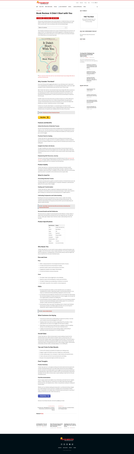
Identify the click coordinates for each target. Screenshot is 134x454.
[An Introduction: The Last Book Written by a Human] (42, 419)
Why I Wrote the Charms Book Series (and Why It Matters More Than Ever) (56, 425)
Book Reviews (38, 10)
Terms (89, 2)
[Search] (97, 6)
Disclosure (81, 2)
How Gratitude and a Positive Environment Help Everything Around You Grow (92, 101)
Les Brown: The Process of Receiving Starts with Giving (92, 95)
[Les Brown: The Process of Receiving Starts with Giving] (83, 96)
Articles (69, 6)
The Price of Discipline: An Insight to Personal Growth (91, 107)
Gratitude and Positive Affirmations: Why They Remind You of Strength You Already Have (92, 79)
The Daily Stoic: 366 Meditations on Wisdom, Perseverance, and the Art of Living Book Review (46, 408)
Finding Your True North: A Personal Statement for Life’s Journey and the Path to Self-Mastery (92, 66)
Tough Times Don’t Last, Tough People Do (91, 89)
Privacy (85, 2)
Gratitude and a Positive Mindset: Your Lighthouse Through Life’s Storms (91, 72)
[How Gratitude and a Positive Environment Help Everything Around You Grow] (83, 102)
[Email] (33, 34)
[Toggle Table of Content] (65, 28)
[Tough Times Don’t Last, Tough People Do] (83, 90)
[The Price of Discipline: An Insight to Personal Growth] (83, 108)
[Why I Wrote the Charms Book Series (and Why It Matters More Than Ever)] (56, 419)
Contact (77, 2)
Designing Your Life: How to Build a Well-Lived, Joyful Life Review (70, 425)
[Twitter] (33, 26)
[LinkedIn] (33, 29)
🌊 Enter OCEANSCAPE (62, 6)
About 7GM (41, 6)
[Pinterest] (33, 31)
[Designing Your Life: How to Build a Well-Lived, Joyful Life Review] (70, 419)
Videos (84, 6)
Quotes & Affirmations (78, 6)
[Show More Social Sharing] (60, 18)
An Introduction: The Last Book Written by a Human (41, 424)
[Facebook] (33, 24)
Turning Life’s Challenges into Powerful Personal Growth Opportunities (87, 55)
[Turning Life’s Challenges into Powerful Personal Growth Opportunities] (89, 47)
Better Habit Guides (48, 6)
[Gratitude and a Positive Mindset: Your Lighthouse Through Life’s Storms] (83, 73)
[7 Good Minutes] (42, 2)
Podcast (55, 6)
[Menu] (37, 7)
